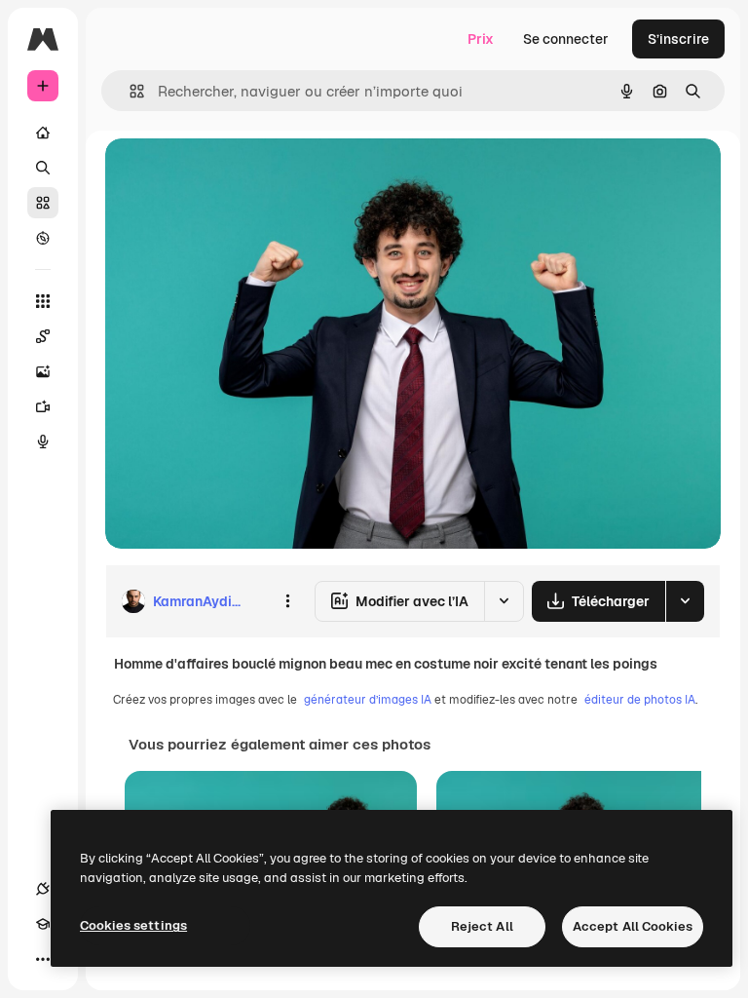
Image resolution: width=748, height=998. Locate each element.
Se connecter (566, 39)
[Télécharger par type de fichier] (684, 601)
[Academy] (42, 924)
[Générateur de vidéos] (42, 406)
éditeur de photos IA (639, 700)
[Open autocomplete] (129, 91)
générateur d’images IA (367, 700)
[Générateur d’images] (42, 371)
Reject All (482, 926)
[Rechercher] (42, 167)
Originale (234, 175)
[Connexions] (42, 888)
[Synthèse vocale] (42, 441)
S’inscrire (678, 39)
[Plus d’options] (287, 601)
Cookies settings (133, 925)
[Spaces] (42, 336)
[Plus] (42, 959)
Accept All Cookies (632, 926)
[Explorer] (42, 237)
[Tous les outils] (42, 301)
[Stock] (42, 202)
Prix (481, 39)
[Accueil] (42, 132)
